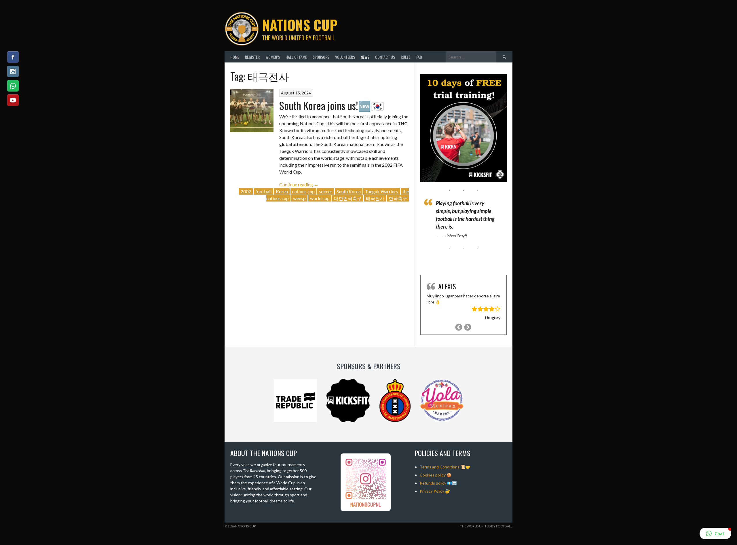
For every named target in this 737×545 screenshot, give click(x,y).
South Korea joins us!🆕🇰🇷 (331, 105)
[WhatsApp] (13, 86)
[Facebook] (13, 57)
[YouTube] (13, 100)
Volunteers (345, 57)
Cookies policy (433, 474)
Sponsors (321, 57)
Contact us (385, 57)
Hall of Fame (296, 57)
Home (234, 57)
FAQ (419, 57)
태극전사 (375, 198)
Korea (282, 191)
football (263, 191)
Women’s (272, 57)
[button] (715, 533)
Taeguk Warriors (381, 191)
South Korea (349, 191)
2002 (246, 191)
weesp (299, 198)
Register (252, 57)
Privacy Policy (432, 491)
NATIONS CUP (299, 24)
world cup (320, 198)
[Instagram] (13, 71)
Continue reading (298, 184)
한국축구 (398, 198)
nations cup (303, 191)
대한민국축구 (348, 198)
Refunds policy (433, 483)
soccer (325, 191)
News (365, 57)
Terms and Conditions (439, 466)
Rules (406, 57)
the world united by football (486, 526)
